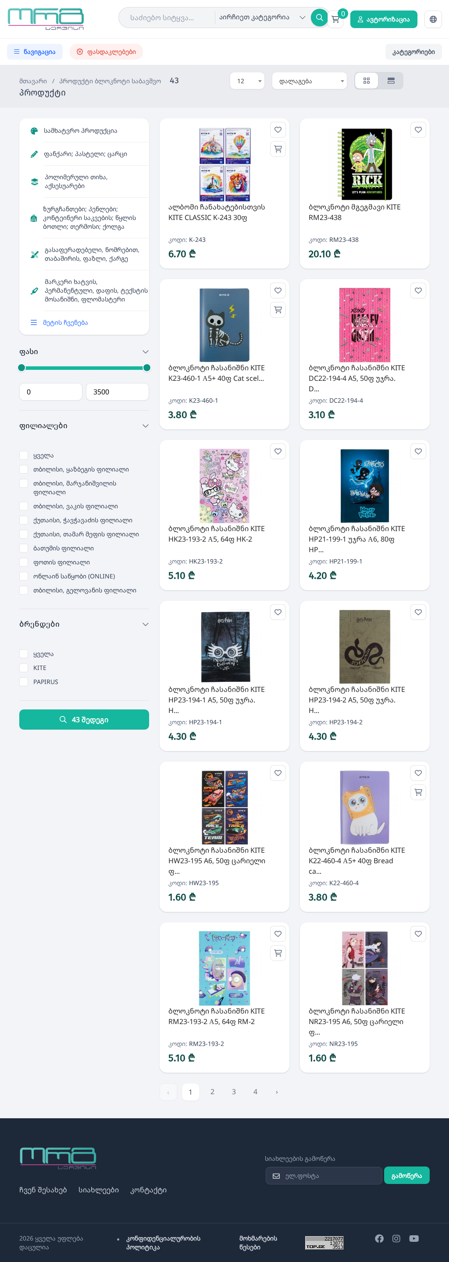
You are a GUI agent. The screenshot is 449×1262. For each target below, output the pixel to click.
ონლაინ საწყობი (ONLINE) (74, 576)
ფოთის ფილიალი (61, 562)
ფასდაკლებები (111, 51)
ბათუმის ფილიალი (63, 548)
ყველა (43, 455)
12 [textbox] (240, 81)
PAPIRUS (45, 681)
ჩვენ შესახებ (43, 1190)
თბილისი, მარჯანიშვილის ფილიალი (74, 487)
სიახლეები (98, 1190)
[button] (433, 19)
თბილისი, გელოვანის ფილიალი (84, 590)
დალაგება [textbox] (295, 81)
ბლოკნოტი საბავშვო (128, 81)
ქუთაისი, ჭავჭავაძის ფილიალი (82, 520)
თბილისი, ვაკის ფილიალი (75, 506)
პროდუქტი (76, 81)
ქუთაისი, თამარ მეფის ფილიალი (86, 534)
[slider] (21, 367)
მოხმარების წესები (258, 1242)
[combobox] (247, 80)
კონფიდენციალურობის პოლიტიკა (163, 1242)
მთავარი (33, 81)
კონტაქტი (148, 1190)
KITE (39, 667)
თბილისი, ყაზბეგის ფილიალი (81, 469)
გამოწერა (407, 1175)
